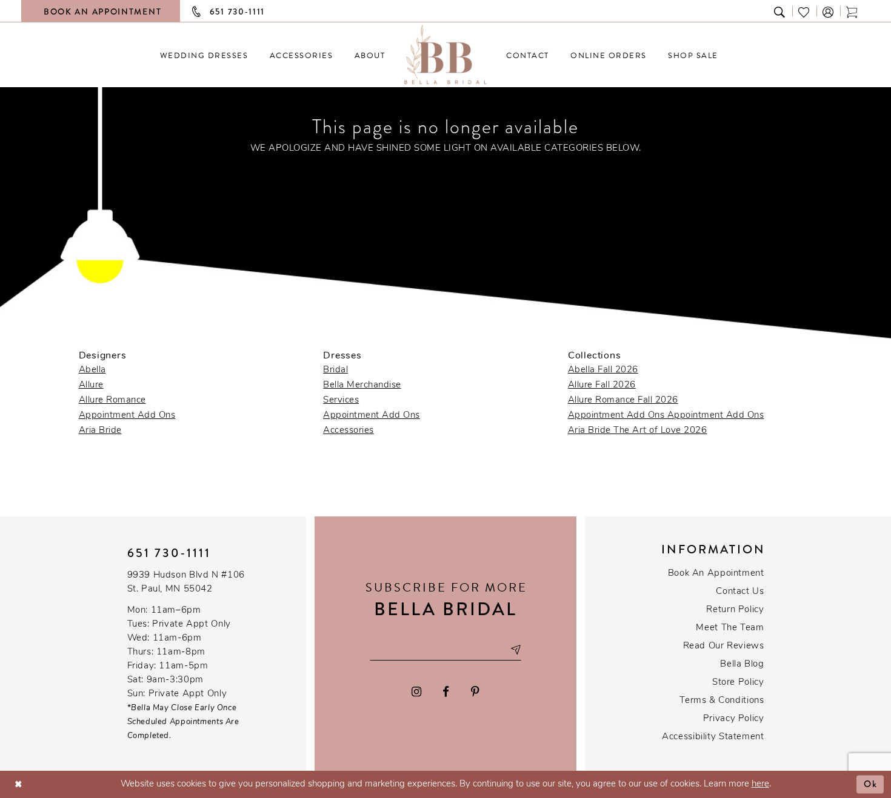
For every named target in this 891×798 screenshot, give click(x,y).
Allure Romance (112, 400)
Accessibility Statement (713, 737)
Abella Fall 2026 (603, 370)
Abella (92, 370)
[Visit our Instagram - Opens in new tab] (416, 692)
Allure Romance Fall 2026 (623, 400)
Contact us (740, 591)
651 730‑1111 (169, 553)
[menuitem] (204, 55)
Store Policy (738, 682)
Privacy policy (733, 719)
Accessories (348, 430)
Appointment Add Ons (127, 415)
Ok (871, 784)
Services (341, 400)
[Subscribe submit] (515, 650)
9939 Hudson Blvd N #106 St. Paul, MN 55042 (186, 582)
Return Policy (735, 610)
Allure (91, 385)
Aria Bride (100, 430)
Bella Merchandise (362, 385)
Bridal (335, 370)
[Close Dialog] (18, 784)
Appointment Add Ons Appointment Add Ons (666, 415)
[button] (828, 11)
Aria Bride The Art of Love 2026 (637, 430)
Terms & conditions (721, 700)
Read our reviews (723, 646)
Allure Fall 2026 (602, 385)
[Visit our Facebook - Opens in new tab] (446, 692)
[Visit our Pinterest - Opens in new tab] (475, 692)
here (760, 784)
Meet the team (730, 628)
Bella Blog (742, 664)
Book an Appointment (716, 573)
